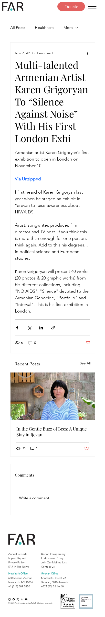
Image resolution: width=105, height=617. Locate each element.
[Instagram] (9, 599)
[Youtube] (26, 599)
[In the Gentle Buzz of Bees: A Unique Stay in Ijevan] (52, 396)
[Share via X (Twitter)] (29, 327)
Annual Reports (17, 554)
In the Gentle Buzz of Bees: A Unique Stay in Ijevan (51, 432)
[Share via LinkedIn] (41, 327)
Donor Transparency (53, 554)
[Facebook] (13, 599)
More (68, 27)
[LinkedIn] (22, 599)
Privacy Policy (16, 562)
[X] (17, 599)
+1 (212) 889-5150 (19, 586)
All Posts (17, 27)
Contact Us (48, 566)
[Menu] (92, 6)
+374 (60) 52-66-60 (52, 586)
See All (85, 363)
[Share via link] (53, 327)
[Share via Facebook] (17, 327)
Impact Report (17, 558)
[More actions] (87, 53)
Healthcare (44, 27)
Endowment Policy (52, 558)
